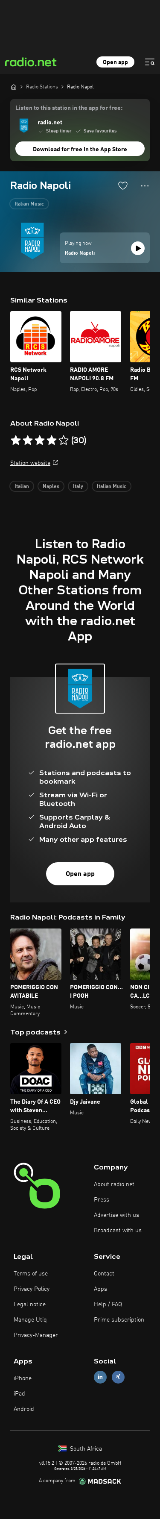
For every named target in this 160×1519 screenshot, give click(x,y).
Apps (100, 1289)
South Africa (85, 1449)
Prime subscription (119, 1320)
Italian (22, 486)
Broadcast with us (118, 1231)
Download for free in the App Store (80, 150)
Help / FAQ (108, 1304)
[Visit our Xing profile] (118, 1376)
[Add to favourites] (123, 185)
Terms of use (31, 1274)
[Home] (13, 86)
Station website (30, 463)
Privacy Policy (31, 1289)
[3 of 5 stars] (40, 441)
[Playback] (138, 248)
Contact (104, 1274)
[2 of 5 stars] (28, 441)
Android (24, 1409)
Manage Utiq (30, 1320)
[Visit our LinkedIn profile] (100, 1376)
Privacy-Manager (36, 1335)
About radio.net (114, 1184)
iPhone (23, 1378)
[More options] (145, 186)
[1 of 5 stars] (16, 441)
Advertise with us (116, 1215)
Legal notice (30, 1304)
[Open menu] (150, 62)
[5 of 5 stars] (64, 441)
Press (101, 1200)
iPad (19, 1394)
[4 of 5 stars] (52, 441)
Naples (51, 486)
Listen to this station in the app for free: (68, 108)
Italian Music (29, 204)
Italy (78, 486)
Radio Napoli (80, 253)
